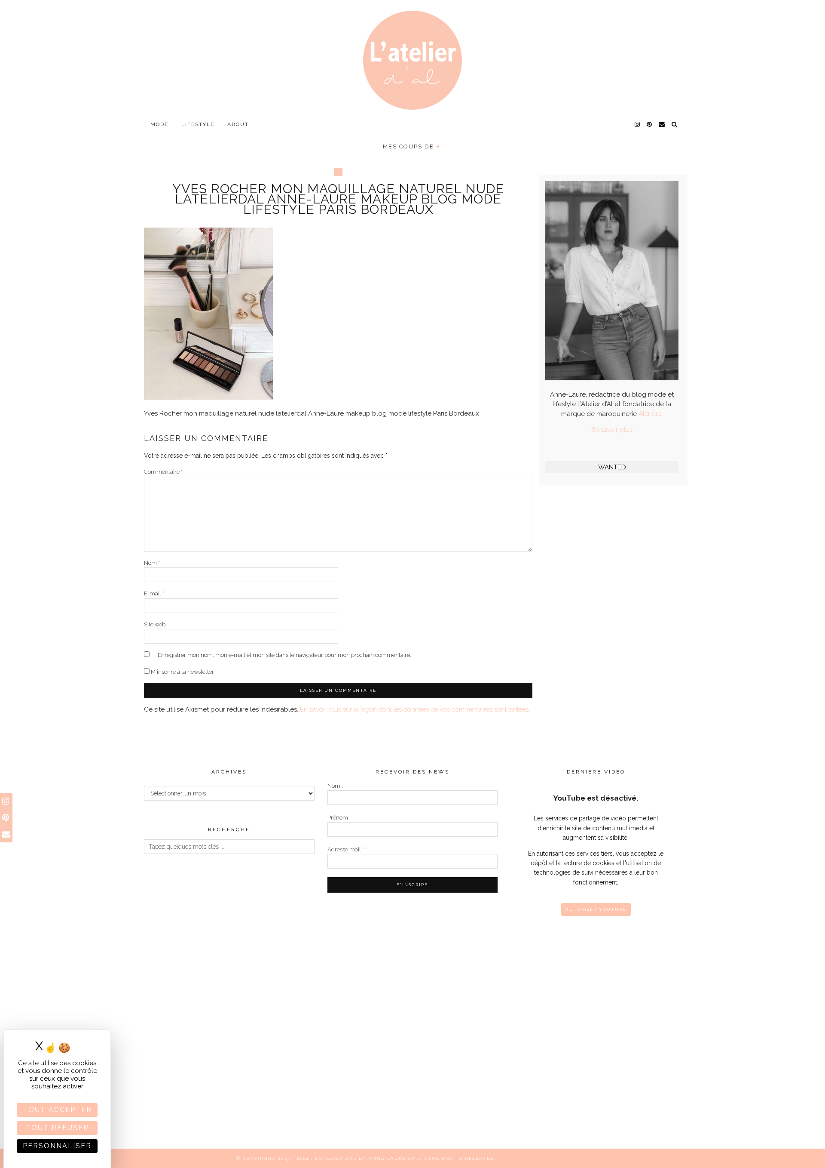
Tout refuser (57, 1128)
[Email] (662, 124)
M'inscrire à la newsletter (182, 672)
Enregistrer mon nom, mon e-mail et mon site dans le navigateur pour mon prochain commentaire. (284, 655)
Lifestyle (197, 124)
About (238, 124)
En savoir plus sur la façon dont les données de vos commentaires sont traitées (414, 709)
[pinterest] (650, 124)
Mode (159, 124)
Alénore (650, 414)
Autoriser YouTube (595, 909)
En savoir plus (611, 430)
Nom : (335, 786)
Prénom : (339, 817)
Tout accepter (57, 1110)
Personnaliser (57, 1146)
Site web (154, 624)
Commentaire (163, 471)
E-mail (154, 593)
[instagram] (638, 124)
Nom (152, 563)
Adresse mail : (347, 849)
